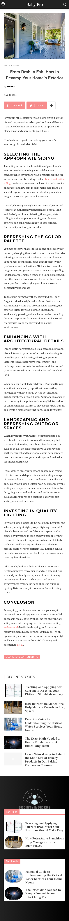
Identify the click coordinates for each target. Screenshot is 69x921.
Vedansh (11, 86)
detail (20, 645)
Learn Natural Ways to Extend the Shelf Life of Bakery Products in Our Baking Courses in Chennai (45, 759)
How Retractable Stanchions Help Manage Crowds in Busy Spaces (45, 707)
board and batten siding (22, 656)
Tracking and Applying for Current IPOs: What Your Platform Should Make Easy (44, 690)
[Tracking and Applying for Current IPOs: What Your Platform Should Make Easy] (13, 690)
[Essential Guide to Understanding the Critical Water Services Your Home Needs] (13, 724)
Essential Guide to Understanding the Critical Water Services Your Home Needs (43, 724)
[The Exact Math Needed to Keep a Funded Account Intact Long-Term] (13, 742)
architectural (11, 627)
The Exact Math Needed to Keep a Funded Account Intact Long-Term (43, 742)
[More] (52, 105)
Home (7, 65)
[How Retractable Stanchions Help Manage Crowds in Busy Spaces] (13, 707)
